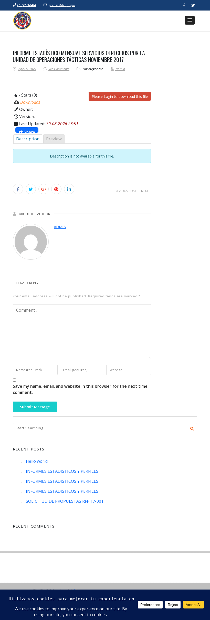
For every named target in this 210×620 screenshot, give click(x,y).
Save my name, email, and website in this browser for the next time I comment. (81, 389)
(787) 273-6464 (26, 5)
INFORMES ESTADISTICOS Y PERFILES (62, 471)
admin (60, 226)
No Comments (59, 69)
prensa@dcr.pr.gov (62, 5)
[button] (190, 20)
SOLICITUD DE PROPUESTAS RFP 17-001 (64, 501)
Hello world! (37, 461)
